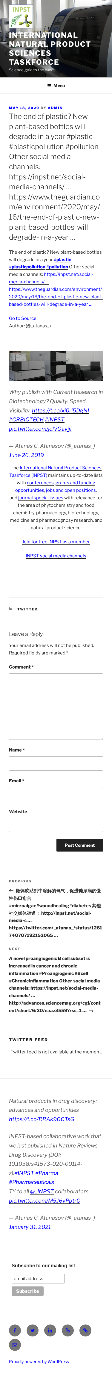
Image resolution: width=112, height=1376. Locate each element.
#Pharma (46, 1173)
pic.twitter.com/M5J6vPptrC (44, 1200)
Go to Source (22, 318)
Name (17, 750)
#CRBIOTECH (26, 419)
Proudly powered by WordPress (39, 1361)
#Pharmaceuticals (31, 1182)
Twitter (27, 609)
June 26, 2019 (26, 455)
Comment (21, 667)
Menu (59, 85)
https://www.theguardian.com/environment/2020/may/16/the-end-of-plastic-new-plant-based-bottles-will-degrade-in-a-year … (56, 297)
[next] (95, 366)
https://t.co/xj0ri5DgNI (60, 410)
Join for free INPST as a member (56, 542)
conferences (40, 483)
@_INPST (42, 1191)
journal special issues (40, 497)
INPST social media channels (56, 556)
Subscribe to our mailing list (43, 1265)
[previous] (17, 366)
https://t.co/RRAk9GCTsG (41, 1119)
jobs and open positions (71, 490)
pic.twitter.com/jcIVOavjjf (40, 429)
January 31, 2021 (30, 1227)
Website (18, 811)
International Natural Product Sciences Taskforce (50, 48)
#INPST (55, 419)
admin (55, 108)
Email (16, 781)
